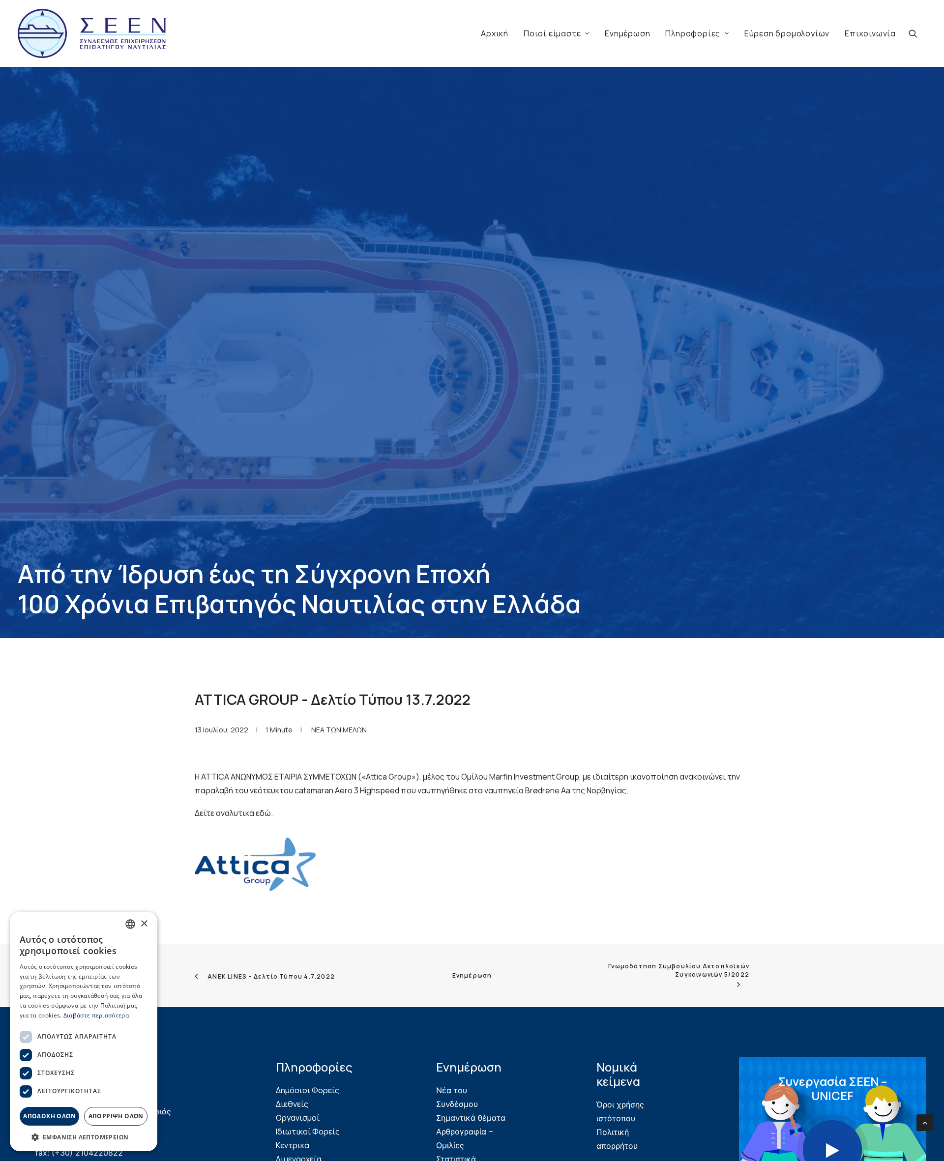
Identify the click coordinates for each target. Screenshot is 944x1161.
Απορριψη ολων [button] (116, 1116)
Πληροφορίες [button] (692, 33)
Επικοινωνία (870, 33)
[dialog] (83, 1031)
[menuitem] (494, 33)
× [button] (144, 924)
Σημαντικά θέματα (470, 1118)
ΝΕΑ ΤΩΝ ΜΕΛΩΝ (339, 729)
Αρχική (494, 33)
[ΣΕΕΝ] (92, 33)
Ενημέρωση (627, 33)
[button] (917, 33)
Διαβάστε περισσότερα (96, 1015)
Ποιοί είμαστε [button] (552, 33)
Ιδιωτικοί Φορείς (308, 1131)
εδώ (263, 813)
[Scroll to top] (924, 1122)
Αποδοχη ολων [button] (49, 1116)
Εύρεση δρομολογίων (786, 33)
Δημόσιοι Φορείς (307, 1090)
